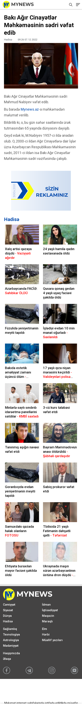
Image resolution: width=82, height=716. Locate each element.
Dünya (7, 616)
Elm (44, 629)
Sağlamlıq (10, 629)
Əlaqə (7, 659)
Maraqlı (47, 621)
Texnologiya (11, 634)
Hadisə (11, 219)
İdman (46, 604)
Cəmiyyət (9, 604)
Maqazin (48, 616)
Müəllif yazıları (52, 640)
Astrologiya (11, 640)
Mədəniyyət (11, 645)
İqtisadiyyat (50, 610)
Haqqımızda (11, 653)
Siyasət (8, 610)
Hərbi (46, 634)
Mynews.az (30, 109)
